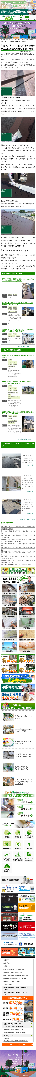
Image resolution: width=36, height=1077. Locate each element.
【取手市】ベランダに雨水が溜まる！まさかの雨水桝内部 (18, 553)
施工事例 (6, 960)
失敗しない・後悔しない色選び (23, 717)
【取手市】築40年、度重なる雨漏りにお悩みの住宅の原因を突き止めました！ (18, 561)
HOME (3, 39)
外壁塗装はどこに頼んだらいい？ (14, 1029)
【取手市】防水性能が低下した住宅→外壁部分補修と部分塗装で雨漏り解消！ (18, 557)
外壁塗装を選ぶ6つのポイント (13, 972)
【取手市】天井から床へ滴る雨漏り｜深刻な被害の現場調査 (18, 544)
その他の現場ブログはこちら (26, 519)
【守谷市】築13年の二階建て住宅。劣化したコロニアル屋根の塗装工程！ (27, 506)
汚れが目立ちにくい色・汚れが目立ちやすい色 (23, 755)
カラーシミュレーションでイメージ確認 (23, 730)
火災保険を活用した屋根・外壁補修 (15, 1032)
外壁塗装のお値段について (12, 981)
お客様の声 (7, 966)
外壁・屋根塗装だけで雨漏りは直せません (17, 975)
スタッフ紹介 (8, 984)
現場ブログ (10, 39)
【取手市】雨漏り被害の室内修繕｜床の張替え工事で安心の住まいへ (18, 536)
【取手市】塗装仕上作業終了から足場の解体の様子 (27, 460)
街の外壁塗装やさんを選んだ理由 (14, 969)
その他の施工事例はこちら (26, 346)
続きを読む (30, 465)
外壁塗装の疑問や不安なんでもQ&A (15, 978)
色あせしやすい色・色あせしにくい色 (22, 768)
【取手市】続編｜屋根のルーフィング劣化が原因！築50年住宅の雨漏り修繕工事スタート (18, 540)
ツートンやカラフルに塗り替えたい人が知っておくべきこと (23, 782)
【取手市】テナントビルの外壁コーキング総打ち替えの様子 (18, 549)
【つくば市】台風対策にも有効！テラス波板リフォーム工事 (18, 532)
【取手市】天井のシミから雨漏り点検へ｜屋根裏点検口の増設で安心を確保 (18, 528)
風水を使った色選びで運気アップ (23, 743)
